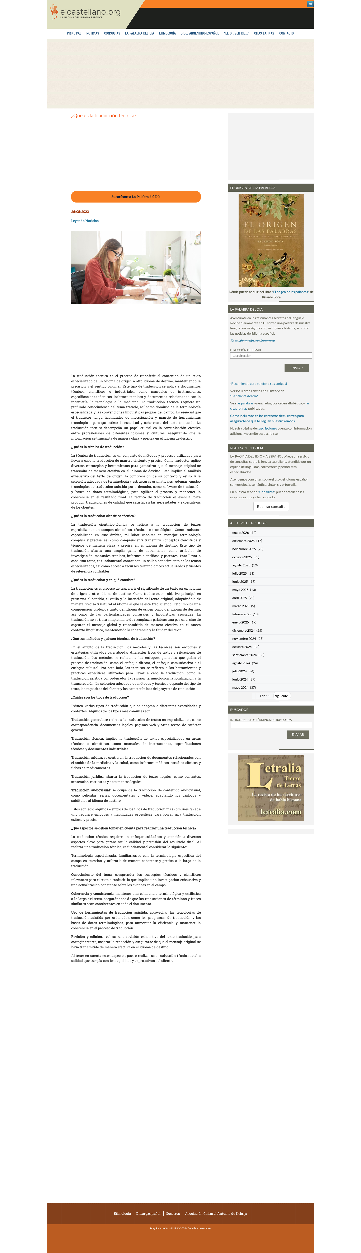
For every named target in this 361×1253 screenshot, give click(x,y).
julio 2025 (239, 573)
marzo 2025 (240, 606)
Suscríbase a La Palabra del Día (136, 196)
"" (244, 396)
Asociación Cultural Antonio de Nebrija (216, 1213)
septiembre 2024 (244, 655)
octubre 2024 (242, 647)
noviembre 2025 (244, 549)
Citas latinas (264, 33)
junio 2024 (240, 679)
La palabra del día (139, 33)
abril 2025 (239, 598)
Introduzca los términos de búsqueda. (261, 719)
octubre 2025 (242, 557)
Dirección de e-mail (246, 350)
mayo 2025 (240, 589)
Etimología (167, 33)
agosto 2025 (241, 565)
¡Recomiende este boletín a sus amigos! (258, 383)
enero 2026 (240, 532)
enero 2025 (240, 622)
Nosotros (173, 1213)
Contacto (286, 33)
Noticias (92, 33)
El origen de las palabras (290, 292)
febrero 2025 (241, 614)
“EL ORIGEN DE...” (236, 33)
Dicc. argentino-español (200, 33)
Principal (74, 33)
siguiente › (282, 696)
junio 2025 (240, 581)
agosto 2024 (241, 663)
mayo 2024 (240, 687)
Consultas (112, 33)
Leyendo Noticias (85, 220)
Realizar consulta (271, 506)
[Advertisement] (180, 74)
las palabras (245, 403)
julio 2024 (239, 671)
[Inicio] (96, 14)
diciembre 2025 (243, 541)
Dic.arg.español (148, 1213)
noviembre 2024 (244, 638)
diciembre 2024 (243, 630)
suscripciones (267, 428)
